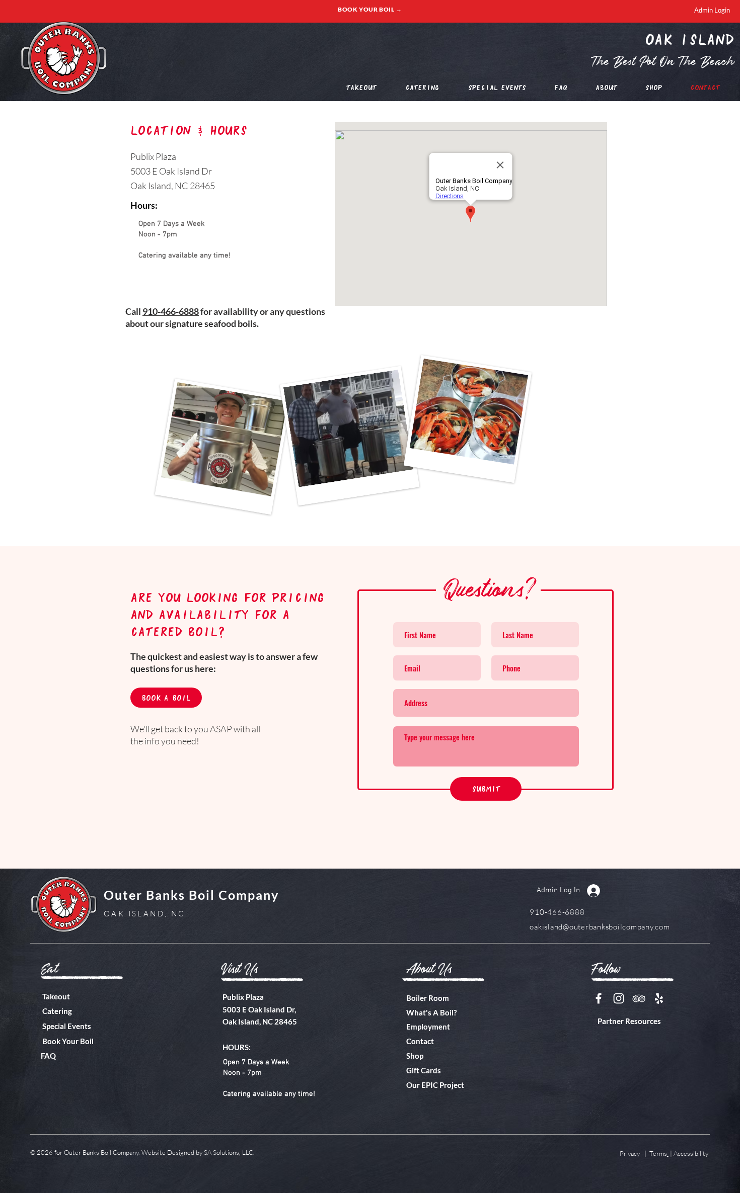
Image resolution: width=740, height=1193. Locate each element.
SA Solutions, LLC (228, 1152)
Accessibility (691, 1153)
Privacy (630, 1153)
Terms (658, 1153)
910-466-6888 (170, 311)
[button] (606, 87)
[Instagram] (619, 998)
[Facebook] (598, 998)
